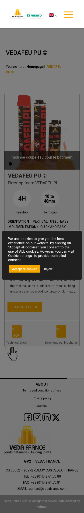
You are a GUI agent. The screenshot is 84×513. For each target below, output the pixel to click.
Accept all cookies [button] (24, 269)
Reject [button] (48, 269)
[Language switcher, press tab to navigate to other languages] (52, 20)
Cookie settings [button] (20, 255)
